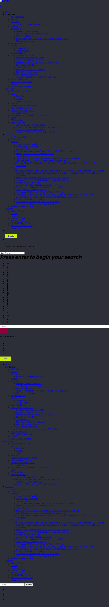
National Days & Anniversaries (24, 458)
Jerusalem (15, 374)
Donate (11, 236)
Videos (13, 470)
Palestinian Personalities (21, 460)
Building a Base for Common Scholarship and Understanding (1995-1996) (47, 549)
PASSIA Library (18, 472)
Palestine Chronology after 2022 (29, 412)
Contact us (15, 580)
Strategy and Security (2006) (28, 534)
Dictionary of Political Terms (23, 462)
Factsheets (15, 455)
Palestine (19, 450)
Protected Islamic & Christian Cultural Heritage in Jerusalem (41, 513)
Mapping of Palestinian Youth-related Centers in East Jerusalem (42, 530)
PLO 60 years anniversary (27, 427)
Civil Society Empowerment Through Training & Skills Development (45, 503)
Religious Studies (18, 395)
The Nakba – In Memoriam (27, 424)
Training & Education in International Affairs (35, 506)
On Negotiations (23, 419)
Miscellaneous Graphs (25, 393)
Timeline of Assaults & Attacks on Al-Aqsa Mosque (37, 415)
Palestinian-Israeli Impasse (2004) (30, 551)
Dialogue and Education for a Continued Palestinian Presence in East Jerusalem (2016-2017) (55, 546)
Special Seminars (23, 508)
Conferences (16, 491)
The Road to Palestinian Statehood (30, 422)
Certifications (16, 568)
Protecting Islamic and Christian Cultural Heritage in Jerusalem (42, 532)
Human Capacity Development (29, 496)
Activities (9, 486)
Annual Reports (22, 403)
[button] (1, 603)
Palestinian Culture (18, 474)
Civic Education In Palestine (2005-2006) (33, 537)
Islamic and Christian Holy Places (30, 482)
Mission (14, 565)
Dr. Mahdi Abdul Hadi (20, 575)
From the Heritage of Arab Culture (30, 477)
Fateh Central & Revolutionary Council (32, 386)
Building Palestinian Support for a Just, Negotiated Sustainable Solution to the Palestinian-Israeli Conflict (60, 522)
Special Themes (22, 453)
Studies (14, 371)
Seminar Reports (23, 400)
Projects (14, 520)
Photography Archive (20, 465)
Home (8, 364)
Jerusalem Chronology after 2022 (30, 410)
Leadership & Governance (27, 498)
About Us (9, 561)
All (8, 263)
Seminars (14, 494)
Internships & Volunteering (22, 577)
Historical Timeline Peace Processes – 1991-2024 (36, 429)
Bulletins (14, 379)
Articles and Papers (19, 431)
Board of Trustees (18, 570)
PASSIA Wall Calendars (21, 439)
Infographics (16, 381)
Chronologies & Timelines (22, 407)
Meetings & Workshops (20, 489)
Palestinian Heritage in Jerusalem (30, 376)
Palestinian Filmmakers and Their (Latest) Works (36, 484)
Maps (13, 446)
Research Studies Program (22, 558)
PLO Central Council (25, 388)
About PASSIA (17, 563)
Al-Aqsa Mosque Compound (23, 443)
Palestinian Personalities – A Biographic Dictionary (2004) (40, 539)
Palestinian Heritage (19, 405)
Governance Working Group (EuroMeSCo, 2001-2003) (39, 544)
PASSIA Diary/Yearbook (21, 434)
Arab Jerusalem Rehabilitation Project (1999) (35, 556)
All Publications (17, 369)
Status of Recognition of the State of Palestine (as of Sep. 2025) (42, 391)
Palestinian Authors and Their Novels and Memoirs (37, 479)
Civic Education (23, 501)
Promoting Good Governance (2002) (31, 541)
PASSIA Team (17, 573)
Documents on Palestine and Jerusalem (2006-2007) (38, 553)
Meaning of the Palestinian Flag (29, 383)
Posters (14, 436)
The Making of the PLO (26, 417)
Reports (14, 398)
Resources (9, 441)
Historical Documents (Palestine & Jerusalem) (30, 467)
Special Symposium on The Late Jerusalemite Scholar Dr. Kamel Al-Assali (47, 510)
